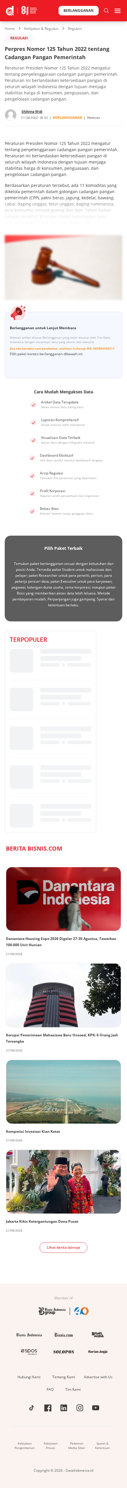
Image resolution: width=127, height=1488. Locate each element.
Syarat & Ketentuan (102, 1445)
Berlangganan (79, 10)
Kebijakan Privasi (51, 1445)
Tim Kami (73, 1389)
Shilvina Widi (31, 112)
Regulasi (75, 28)
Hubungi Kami (28, 1376)
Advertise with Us (98, 1376)
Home (10, 28)
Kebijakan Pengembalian (24, 1445)
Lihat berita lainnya (63, 1247)
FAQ (50, 1389)
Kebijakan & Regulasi (41, 28)
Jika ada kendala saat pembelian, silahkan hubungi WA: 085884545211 (62, 348)
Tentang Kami (63, 1376)
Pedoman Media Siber (76, 1445)
